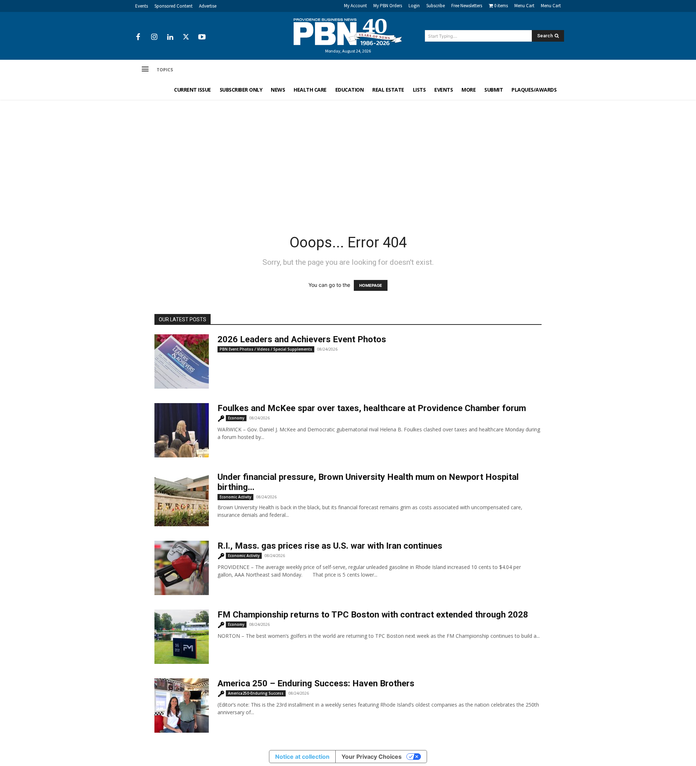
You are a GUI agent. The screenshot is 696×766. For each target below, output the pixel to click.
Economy (236, 417)
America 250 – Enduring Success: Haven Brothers (316, 683)
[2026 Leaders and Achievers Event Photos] (181, 361)
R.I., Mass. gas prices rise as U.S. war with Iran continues (330, 546)
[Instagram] (154, 37)
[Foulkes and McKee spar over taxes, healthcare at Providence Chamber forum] (181, 430)
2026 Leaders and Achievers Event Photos (302, 339)
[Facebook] (138, 37)
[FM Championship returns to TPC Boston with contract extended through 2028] (181, 637)
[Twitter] (186, 37)
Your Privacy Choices (371, 756)
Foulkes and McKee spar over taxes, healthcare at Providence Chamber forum (372, 408)
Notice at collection (302, 756)
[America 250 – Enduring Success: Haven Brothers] (181, 705)
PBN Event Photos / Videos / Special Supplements (266, 349)
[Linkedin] (170, 37)
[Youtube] (202, 37)
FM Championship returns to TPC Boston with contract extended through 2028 (373, 615)
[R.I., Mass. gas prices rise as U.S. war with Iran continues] (181, 568)
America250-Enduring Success (255, 693)
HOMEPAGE (370, 285)
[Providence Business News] (348, 31)
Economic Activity (235, 496)
